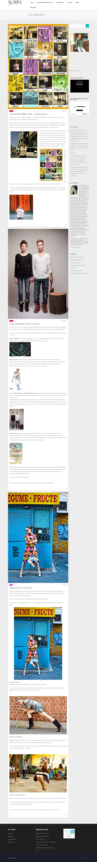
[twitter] (85, 858)
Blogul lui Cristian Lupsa (76, 257)
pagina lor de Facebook (41, 366)
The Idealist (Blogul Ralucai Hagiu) (79, 273)
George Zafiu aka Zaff (76, 270)
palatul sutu (11, 842)
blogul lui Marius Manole (77, 260)
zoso (71, 276)
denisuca (10, 833)
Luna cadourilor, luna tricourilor (24, 323)
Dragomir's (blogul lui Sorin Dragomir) (46, 842)
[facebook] (82, 858)
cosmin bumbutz (74, 262)
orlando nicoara (12, 839)
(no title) (72, 153)
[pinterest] (87, 858)
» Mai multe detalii (75, 247)
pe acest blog (34, 591)
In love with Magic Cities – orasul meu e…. (29, 113)
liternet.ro (10, 836)
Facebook (12, 406)
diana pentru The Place (20, 587)
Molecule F (65, 169)
